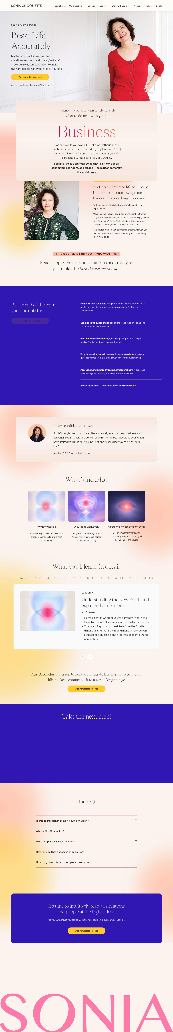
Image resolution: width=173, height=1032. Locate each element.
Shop (149, 6)
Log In (159, 6)
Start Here (60, 6)
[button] (104, 6)
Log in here (46, 85)
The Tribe (90, 6)
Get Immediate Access (30, 77)
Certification (75, 6)
